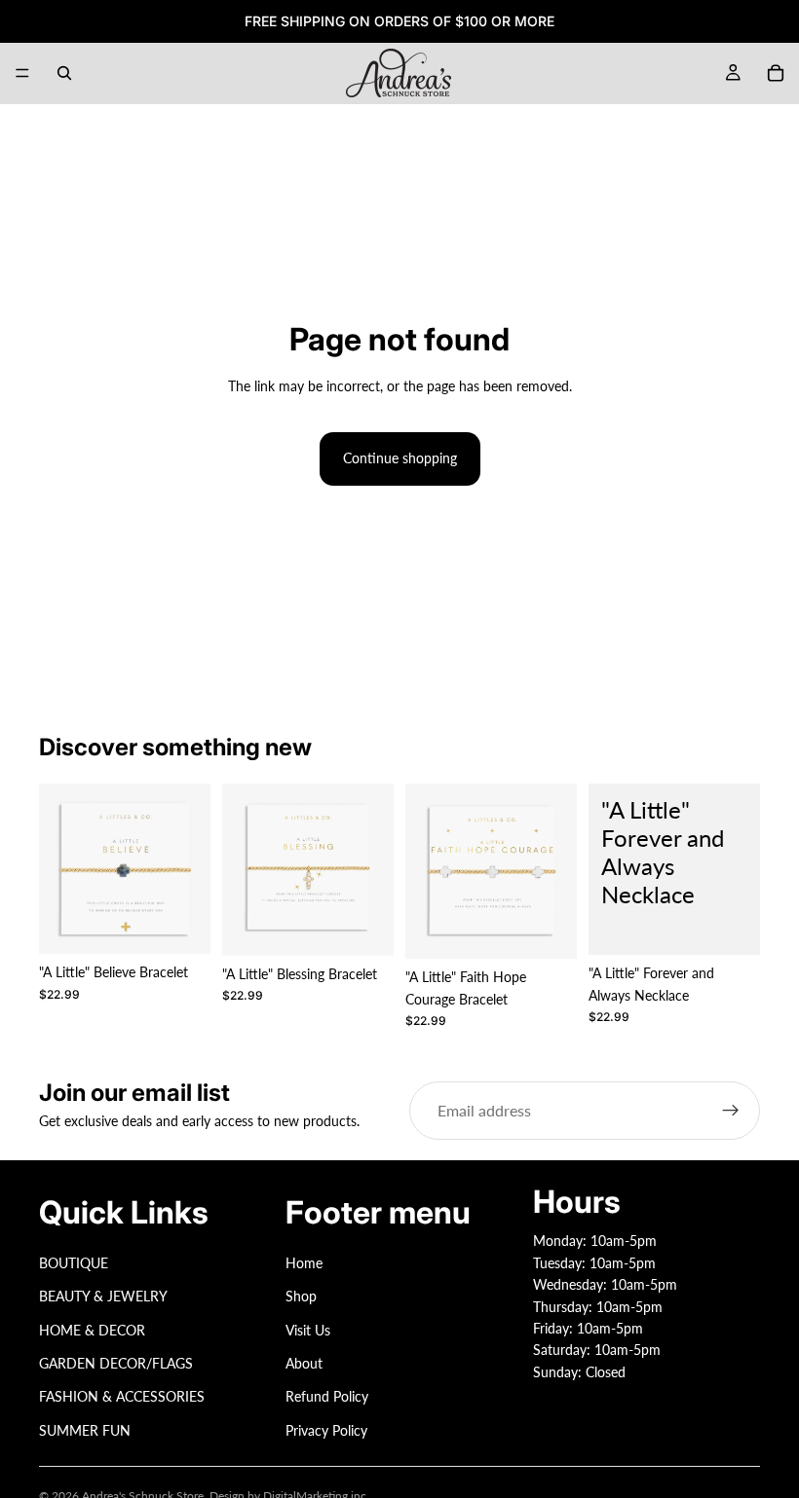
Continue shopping (400, 458)
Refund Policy (326, 1396)
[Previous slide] (60, 869)
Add (197, 923)
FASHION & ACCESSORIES (122, 1396)
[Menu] (22, 73)
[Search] (64, 73)
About (304, 1363)
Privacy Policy (326, 1430)
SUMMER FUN (85, 1430)
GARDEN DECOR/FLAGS (116, 1363)
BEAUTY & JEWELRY (103, 1296)
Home (304, 1263)
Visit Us (307, 1329)
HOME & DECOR (92, 1329)
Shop (301, 1296)
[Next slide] (189, 869)
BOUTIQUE (73, 1263)
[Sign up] (730, 1110)
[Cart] (775, 73)
